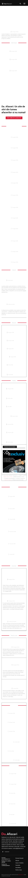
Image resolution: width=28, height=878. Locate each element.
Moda (4, 388)
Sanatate (5, 713)
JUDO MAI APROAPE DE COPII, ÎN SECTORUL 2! (13, 597)
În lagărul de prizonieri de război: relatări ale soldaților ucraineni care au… (13, 144)
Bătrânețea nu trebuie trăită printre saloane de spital (14, 719)
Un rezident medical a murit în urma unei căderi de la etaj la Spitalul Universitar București (13, 225)
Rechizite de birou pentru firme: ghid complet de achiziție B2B (12, 275)
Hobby (4, 398)
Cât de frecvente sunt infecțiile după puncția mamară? (14, 710)
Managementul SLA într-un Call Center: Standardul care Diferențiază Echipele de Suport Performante (14, 800)
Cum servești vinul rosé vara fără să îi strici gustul (13, 661)
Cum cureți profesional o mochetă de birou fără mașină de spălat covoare (13, 642)
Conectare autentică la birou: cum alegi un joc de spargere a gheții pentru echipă (14, 394)
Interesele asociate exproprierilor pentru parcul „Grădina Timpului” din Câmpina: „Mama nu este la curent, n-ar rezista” (14, 236)
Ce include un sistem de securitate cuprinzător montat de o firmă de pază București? (12, 47)
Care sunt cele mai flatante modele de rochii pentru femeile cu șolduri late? (13, 429)
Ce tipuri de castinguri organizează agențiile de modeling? (13, 421)
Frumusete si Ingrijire (8, 741)
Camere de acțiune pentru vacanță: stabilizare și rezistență (13, 770)
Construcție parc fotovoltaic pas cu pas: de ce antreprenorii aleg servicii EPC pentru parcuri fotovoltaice (13, 370)
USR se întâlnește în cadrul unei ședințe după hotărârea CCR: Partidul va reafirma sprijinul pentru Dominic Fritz (14, 214)
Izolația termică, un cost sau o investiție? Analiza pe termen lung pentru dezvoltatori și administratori (13, 328)
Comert (4, 280)
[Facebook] (3, 852)
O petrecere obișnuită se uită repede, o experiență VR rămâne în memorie (14, 790)
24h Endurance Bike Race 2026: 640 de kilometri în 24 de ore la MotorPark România (14, 573)
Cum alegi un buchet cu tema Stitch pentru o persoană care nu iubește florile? (14, 299)
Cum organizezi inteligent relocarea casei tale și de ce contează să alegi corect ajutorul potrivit (14, 515)
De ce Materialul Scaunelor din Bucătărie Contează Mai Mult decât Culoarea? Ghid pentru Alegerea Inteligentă (13, 504)
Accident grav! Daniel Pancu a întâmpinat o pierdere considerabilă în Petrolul (14, 56)
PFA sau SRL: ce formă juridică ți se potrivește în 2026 (12, 361)
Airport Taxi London (8, 476)
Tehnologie (6, 773)
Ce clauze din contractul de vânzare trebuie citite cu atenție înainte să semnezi (13, 550)
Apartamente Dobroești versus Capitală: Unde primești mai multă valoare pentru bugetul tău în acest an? (13, 539)
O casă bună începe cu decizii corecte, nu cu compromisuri (12, 683)
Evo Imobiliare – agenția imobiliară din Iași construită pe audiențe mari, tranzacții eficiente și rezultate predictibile (14, 527)
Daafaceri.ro (20, 874)
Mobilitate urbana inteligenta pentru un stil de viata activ (14, 820)
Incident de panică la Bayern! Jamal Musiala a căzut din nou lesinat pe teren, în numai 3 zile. (13, 247)
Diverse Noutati (6, 31)
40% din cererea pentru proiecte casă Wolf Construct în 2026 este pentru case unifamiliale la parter (14, 492)
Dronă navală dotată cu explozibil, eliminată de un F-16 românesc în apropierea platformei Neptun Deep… (14, 179)
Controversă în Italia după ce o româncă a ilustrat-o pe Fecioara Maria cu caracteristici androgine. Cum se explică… (14, 168)
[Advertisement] (14, 87)
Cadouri (4, 304)
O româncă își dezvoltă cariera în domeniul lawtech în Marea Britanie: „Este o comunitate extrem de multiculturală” (13, 22)
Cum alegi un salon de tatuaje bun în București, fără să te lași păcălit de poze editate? (14, 438)
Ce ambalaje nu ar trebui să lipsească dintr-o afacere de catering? (13, 345)
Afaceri (4, 332)
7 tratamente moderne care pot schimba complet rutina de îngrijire (13, 757)
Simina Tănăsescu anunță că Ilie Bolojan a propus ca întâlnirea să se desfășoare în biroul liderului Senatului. (14, 258)
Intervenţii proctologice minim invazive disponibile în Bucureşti (12, 728)
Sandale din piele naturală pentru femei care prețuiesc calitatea (12, 403)
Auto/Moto (6, 356)
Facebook (7, 851)
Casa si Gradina (6, 416)
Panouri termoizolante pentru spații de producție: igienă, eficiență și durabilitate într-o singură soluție (14, 810)
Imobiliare (5, 496)
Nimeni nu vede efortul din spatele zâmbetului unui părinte (13, 748)
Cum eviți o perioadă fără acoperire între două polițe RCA (13, 353)
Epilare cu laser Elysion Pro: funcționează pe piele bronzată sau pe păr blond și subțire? (14, 738)
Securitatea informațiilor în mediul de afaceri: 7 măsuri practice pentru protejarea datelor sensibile (14, 780)
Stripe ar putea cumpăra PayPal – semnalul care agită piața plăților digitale (13, 616)
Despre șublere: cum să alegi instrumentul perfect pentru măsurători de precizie (11, 412)
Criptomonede (7, 479)
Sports (5, 579)
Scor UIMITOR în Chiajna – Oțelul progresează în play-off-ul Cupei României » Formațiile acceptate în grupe (13, 203)
